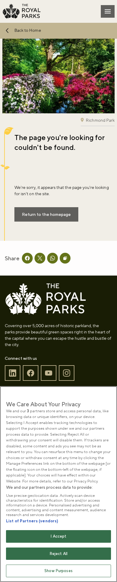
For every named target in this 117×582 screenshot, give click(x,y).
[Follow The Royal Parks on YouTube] (48, 373)
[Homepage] (21, 11)
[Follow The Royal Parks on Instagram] (66, 373)
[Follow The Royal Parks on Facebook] (30, 373)
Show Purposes (58, 571)
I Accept (58, 536)
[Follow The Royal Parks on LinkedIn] (12, 373)
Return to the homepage (46, 214)
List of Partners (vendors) (32, 521)
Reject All (59, 553)
